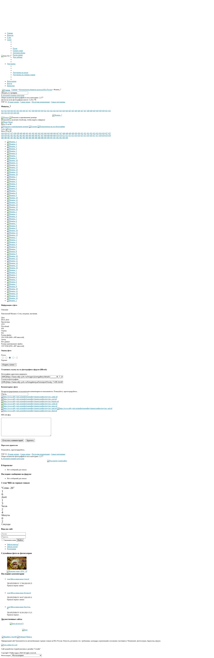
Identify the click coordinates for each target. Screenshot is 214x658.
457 (106, 133)
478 (100, 136)
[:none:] (29, 406)
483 (21, 138)
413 (2, 111)
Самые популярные (58, 102)
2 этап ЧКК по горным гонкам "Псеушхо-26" (19, 593)
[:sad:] (84, 408)
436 (2, 133)
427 (82, 111)
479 (106, 136)
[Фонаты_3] (12, 146)
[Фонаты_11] (12, 163)
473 (69, 136)
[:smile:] (29, 397)
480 (2, 138)
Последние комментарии (41, 102)
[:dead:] (29, 411)
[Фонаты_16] (12, 174)
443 (39, 133)
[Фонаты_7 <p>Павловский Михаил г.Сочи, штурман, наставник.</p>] (57, 115)
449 (69, 133)
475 (82, 136)
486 (33, 138)
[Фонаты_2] (12, 144)
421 (45, 111)
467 (39, 136)
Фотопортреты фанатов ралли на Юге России (35, 90)
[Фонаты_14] (12, 170)
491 (51, 138)
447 (57, 133)
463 (21, 136)
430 (100, 111)
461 (8, 136)
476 (88, 136)
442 (33, 133)
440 (21, 133)
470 (57, 136)
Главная (14, 90)
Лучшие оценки (13, 102)
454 (100, 133)
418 (33, 111)
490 (45, 138)
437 (8, 133)
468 (45, 136)
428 (88, 111)
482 (14, 138)
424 (63, 111)
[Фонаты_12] (12, 165)
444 (45, 133)
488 (39, 138)
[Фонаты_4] (12, 149)
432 (2, 113)
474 (76, 136)
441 (27, 133)
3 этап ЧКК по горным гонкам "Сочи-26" (18, 579)
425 (69, 111)
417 (27, 111)
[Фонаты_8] (12, 193)
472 (63, 136)
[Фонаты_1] (12, 142)
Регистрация (11, 549)
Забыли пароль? (12, 544)
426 (76, 111)
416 (21, 111)
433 (8, 113)
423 (57, 111)
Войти (20, 540)
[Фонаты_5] (12, 151)
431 (106, 111)
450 (76, 133)
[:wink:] (29, 404)
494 (63, 138)
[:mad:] (29, 408)
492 (57, 138)
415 (14, 111)
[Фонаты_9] (12, 158)
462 (14, 136)
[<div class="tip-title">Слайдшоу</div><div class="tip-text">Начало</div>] (5, 117)
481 (8, 138)
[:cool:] (29, 399)
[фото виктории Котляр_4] (17, 569)
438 (14, 133)
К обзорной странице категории (12, 95)
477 (94, 136)
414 (8, 111)
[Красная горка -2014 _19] (17, 571)
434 (14, 113)
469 (51, 136)
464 (27, 136)
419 (39, 111)
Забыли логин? (12, 547)
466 (33, 136)
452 (88, 133)
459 (2, 136)
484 (27, 138)
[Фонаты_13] (12, 167)
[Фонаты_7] (12, 156)
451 (82, 133)
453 (94, 133)
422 (51, 111)
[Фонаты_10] (12, 160)
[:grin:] (30, 401)
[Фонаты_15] (12, 172)
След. (3, 129)
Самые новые (25, 102)
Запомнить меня (10, 540)
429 (94, 111)
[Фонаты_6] (12, 153)
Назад (10, 122)
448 (63, 133)
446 (51, 133)
